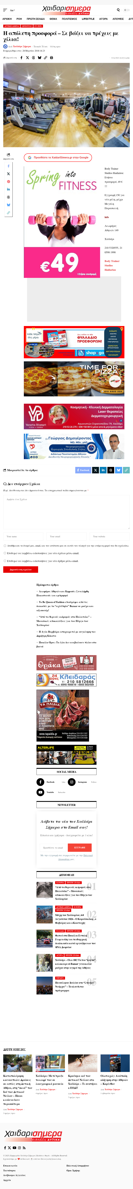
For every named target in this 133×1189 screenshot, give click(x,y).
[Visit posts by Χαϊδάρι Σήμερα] (5, 46)
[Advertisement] (74, 300)
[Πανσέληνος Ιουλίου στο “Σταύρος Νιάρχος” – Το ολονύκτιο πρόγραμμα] (44, 985)
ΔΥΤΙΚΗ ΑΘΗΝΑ (12, 26)
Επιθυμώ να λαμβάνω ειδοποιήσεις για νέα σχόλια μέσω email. (43, 553)
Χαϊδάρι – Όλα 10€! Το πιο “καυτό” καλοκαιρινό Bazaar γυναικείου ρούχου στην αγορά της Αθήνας (75, 963)
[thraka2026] (66, 662)
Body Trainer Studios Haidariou (112, 265)
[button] (6, 10)
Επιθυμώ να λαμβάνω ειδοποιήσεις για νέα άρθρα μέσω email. (43, 561)
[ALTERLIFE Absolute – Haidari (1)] (66, 754)
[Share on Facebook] (21, 57)
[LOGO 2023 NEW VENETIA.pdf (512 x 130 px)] (74, 416)
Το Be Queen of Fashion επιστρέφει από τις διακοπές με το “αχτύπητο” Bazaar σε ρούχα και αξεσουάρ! (64, 606)
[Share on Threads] (33, 57)
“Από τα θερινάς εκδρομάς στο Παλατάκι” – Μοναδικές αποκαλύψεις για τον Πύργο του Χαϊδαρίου (63, 621)
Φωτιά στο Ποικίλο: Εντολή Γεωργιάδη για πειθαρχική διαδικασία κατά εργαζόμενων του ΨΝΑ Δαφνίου (75, 941)
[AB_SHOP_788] (74, 342)
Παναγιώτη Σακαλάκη (51, 1159)
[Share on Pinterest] (8, 181)
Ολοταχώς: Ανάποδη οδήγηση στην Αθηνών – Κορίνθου (114, 1080)
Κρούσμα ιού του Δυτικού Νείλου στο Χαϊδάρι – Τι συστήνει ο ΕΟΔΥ (82, 1082)
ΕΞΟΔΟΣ (60, 978)
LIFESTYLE (27, 26)
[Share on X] (27, 57)
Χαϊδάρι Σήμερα (22, 46)
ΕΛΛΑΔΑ (60, 931)
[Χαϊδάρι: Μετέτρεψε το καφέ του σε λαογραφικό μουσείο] (50, 1063)
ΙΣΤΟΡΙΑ (60, 882)
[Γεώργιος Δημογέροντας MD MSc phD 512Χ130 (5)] (74, 446)
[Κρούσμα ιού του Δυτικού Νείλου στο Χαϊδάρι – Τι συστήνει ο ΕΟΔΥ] (82, 1063)
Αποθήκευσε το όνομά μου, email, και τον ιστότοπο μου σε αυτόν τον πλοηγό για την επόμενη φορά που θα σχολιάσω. (68, 545)
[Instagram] (82, 782)
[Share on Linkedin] (8, 189)
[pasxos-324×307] (62, 715)
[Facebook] (50, 782)
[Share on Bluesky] (39, 57)
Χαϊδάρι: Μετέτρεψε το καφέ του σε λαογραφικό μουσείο (50, 1080)
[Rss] (24, 1148)
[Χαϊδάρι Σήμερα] (66, 10)
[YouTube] (14, 1148)
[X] (9, 1148)
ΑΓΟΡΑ (59, 955)
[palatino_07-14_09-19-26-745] (74, 378)
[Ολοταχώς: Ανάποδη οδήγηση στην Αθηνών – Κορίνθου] (115, 1063)
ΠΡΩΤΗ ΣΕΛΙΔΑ (73, 882)
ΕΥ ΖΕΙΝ (38, 26)
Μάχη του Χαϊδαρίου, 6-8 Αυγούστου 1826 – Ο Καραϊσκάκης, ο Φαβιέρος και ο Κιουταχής (75, 919)
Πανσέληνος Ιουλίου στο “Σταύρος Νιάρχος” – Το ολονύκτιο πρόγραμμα (74, 986)
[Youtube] (50, 792)
